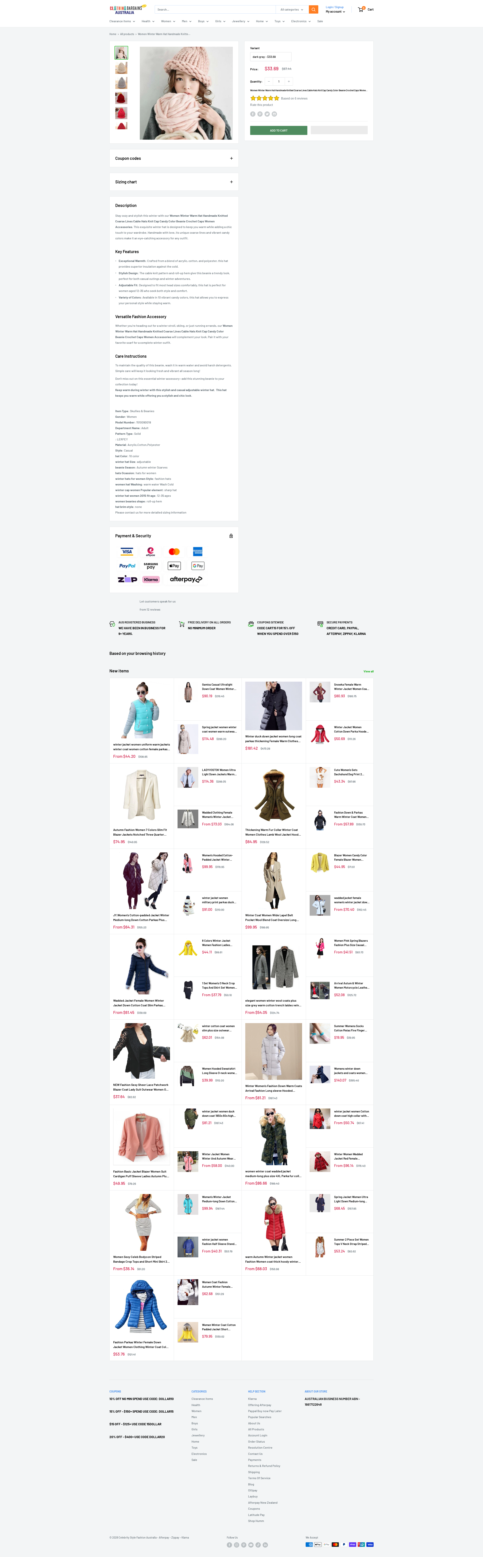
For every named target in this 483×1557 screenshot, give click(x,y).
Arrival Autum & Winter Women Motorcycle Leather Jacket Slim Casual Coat (351, 985)
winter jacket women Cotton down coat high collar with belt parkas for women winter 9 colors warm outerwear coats (351, 1114)
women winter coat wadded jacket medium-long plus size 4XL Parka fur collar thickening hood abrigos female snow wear (273, 1173)
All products (127, 34)
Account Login (257, 1435)
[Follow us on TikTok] (258, 1545)
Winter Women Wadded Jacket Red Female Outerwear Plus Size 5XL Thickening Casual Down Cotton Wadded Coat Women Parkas (351, 1156)
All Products (256, 1429)
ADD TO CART (279, 130)
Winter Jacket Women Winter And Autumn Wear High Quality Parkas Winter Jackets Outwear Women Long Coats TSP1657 (218, 1156)
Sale (320, 21)
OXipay (252, 1490)
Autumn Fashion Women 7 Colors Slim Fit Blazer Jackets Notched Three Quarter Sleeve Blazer (140, 832)
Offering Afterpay (259, 1405)
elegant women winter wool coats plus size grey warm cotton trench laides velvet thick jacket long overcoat (273, 1003)
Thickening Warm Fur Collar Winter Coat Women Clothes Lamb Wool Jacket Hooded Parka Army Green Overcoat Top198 (273, 832)
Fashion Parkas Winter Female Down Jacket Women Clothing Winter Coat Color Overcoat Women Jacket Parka (141, 1344)
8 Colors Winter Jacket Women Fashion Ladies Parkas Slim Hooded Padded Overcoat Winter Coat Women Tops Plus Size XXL (219, 943)
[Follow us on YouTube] (251, 1545)
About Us (254, 1423)
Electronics (299, 21)
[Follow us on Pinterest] (243, 1545)
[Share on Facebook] (252, 114)
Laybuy (253, 1496)
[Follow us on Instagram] (236, 1545)
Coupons (254, 1508)
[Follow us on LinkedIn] (265, 1545)
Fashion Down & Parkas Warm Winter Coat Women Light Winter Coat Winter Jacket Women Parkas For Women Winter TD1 (350, 815)
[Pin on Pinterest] (260, 114)
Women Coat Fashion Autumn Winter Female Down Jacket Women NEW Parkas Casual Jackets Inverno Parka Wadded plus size (218, 1284)
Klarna (252, 1398)
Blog (251, 1484)
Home (260, 21)
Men (184, 21)
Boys (201, 21)
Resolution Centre (260, 1447)
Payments (254, 1459)
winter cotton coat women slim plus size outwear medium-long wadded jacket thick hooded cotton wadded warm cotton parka (219, 1028)
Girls (218, 21)
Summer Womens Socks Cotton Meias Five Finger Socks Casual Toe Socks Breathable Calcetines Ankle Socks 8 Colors (351, 1028)
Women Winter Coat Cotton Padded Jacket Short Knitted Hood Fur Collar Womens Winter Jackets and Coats (219, 1327)
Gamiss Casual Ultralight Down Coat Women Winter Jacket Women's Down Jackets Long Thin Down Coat (218, 687)
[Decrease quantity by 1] (269, 81)
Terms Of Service (259, 1478)
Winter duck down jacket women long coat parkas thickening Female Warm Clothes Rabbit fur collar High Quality (273, 738)
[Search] (313, 9)
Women (166, 21)
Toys (278, 21)
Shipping (254, 1472)
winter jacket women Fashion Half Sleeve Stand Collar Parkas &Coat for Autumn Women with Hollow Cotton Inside (219, 1242)
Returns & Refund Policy (264, 1465)
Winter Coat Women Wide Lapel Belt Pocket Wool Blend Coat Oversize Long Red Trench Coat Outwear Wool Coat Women (270, 917)
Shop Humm (256, 1521)
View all (369, 671)
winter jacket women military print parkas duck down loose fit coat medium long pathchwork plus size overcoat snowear (219, 900)
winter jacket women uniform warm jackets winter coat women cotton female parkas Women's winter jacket (141, 747)
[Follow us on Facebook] (229, 1545)
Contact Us (255, 1453)
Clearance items (120, 21)
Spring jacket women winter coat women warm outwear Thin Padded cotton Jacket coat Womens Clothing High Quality (219, 729)
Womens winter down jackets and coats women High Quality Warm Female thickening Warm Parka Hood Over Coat (350, 1071)
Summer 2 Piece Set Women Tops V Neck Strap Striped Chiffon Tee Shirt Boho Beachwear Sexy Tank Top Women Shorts (351, 1242)
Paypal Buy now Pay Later (265, 1411)
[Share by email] (274, 114)
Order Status (256, 1441)
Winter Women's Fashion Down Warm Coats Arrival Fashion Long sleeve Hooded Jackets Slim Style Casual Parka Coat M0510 (273, 1088)
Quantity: (256, 81)
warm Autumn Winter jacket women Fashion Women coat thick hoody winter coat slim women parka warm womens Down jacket (271, 1259)
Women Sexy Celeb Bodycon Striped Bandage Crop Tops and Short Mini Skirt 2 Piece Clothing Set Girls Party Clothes (140, 1259)
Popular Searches (259, 1417)
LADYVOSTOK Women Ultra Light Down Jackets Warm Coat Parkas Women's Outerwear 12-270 (219, 772)
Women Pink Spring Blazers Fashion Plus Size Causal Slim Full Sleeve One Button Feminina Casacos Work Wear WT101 (351, 943)
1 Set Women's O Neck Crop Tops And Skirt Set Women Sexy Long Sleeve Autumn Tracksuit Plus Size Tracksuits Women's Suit (218, 985)
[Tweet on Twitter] (267, 114)
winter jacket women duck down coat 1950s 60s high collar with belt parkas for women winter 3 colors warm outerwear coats (220, 1114)
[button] (339, 130)
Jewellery (238, 21)
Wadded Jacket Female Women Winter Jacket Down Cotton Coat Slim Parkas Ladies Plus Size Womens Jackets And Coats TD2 (138, 1003)
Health (146, 21)
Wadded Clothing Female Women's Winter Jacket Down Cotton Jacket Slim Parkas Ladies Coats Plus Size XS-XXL (217, 815)
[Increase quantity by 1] (289, 81)
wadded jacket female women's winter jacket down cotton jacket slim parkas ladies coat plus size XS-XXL (351, 900)
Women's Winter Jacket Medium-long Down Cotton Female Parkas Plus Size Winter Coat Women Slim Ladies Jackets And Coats (218, 1199)
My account (334, 11)
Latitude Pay (256, 1514)
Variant (255, 48)
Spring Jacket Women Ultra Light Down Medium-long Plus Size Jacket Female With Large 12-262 (351, 1199)
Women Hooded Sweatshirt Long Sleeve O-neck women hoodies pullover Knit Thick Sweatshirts (219, 1071)
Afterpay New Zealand (263, 1502)
